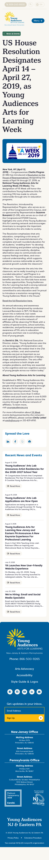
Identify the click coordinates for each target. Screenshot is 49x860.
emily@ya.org (12, 420)
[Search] (31, 4)
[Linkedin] (31, 692)
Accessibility (25, 675)
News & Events (13, 34)
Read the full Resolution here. (17, 300)
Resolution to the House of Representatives (23, 176)
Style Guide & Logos (24, 681)
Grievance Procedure (33, 838)
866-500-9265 (29, 659)
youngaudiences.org (17, 407)
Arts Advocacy (24, 669)
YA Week (35, 412)
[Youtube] (24, 692)
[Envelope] (39, 692)
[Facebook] (10, 692)
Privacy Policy (13, 838)
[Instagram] (17, 692)
